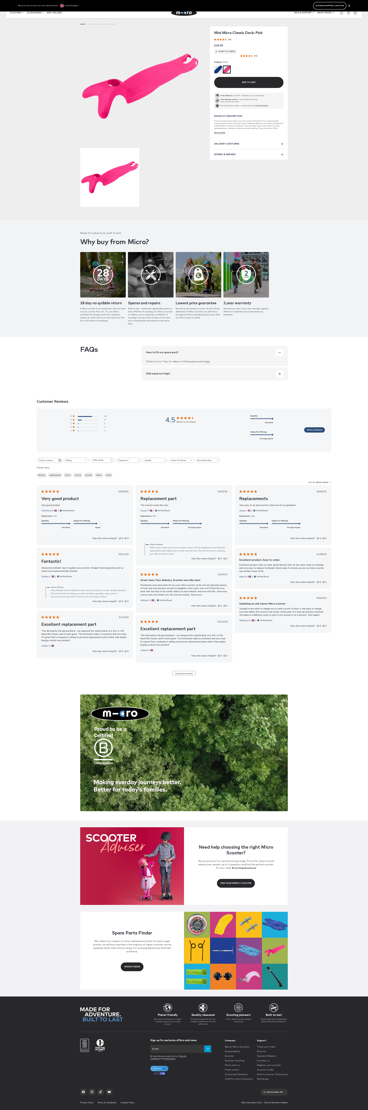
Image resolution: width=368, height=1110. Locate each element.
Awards (229, 1056)
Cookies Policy (127, 1103)
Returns (261, 1051)
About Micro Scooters (237, 1047)
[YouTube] (109, 1092)
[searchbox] (47, 460)
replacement (55, 475)
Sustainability (232, 1051)
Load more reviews (184, 673)
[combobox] (76, 460)
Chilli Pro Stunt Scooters (239, 1079)
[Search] (341, 13)
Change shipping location (329, 6)
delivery (41, 475)
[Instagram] (92, 1092)
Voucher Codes (265, 1070)
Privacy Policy (169, 1059)
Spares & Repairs (266, 1056)
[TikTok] (100, 1092)
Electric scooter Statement (272, 1074)
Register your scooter (269, 1065)
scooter (88, 475)
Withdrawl (263, 1079)
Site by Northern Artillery (276, 1103)
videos (99, 475)
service (78, 475)
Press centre (232, 1070)
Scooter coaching (234, 1060)
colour (68, 475)
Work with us (232, 1065)
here (207, 361)
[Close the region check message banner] (349, 6)
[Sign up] (207, 1049)
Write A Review (314, 430)
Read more (196, 594)
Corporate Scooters (236, 1074)
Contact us (263, 1060)
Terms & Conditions (106, 1103)
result (108, 475)
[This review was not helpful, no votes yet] (125, 538)
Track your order (266, 1047)
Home (82, 24)
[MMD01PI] (227, 69)
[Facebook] (83, 1092)
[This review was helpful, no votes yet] (120, 538)
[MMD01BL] (218, 69)
